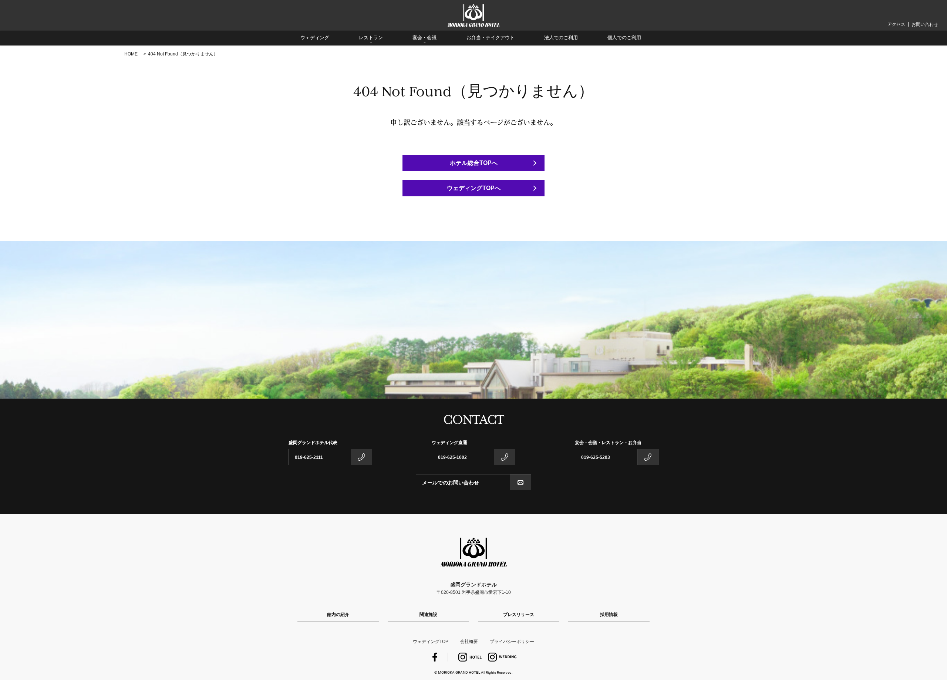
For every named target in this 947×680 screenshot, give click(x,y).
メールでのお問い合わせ (450, 483)
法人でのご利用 (561, 37)
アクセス (896, 24)
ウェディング (314, 37)
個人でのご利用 (624, 37)
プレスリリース (518, 614)
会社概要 (469, 641)
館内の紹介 (338, 614)
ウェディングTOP (430, 641)
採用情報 (609, 614)
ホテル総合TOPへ (474, 163)
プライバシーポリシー (512, 641)
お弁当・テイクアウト (490, 37)
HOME (131, 54)
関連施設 (428, 614)
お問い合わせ (924, 24)
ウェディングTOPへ (474, 188)
